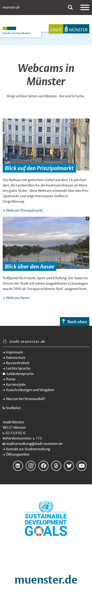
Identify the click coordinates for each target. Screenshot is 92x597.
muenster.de (11, 7)
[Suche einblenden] (70, 7)
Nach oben (77, 321)
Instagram (31, 466)
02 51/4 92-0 (15, 433)
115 (39, 438)
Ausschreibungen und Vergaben (30, 390)
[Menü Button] (84, 7)
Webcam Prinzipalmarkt (24, 210)
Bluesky (69, 466)
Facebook (43, 466)
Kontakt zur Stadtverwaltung (28, 449)
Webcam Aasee (17, 298)
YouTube (82, 466)
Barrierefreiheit (17, 363)
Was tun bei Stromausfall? (26, 399)
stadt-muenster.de (27, 341)
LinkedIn (18, 466)
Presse (10, 379)
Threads (56, 466)
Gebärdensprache (20, 374)
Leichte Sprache (18, 368)
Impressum (14, 352)
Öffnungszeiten (17, 454)
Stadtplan (13, 408)
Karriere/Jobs (16, 384)
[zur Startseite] (69, 28)
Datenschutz (15, 357)
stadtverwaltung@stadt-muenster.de (34, 443)
